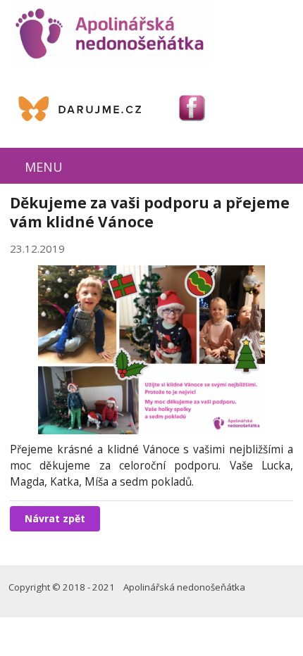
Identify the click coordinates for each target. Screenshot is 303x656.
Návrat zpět (55, 518)
